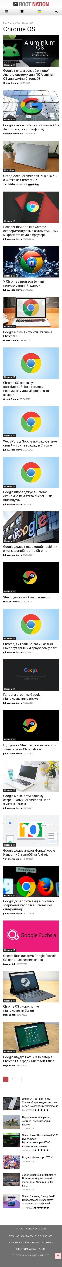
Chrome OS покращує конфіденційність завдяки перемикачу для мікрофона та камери (26, 389)
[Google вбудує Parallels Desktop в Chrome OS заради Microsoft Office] (31, 1037)
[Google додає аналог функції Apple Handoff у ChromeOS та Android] (31, 831)
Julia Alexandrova (12, 239)
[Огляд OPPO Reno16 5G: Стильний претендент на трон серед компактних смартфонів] (11, 1103)
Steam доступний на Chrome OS (26, 597)
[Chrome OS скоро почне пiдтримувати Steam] (31, 986)
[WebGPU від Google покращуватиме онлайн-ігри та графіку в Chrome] (31, 421)
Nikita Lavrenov (11, 601)
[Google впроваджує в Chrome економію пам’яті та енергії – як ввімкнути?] (31, 472)
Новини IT (9, 64)
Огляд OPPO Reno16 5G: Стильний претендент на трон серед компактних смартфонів (40, 1102)
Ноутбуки (9, 170)
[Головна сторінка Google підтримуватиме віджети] (31, 675)
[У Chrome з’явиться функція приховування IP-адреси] (31, 261)
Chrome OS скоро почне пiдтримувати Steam (21, 1008)
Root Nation (8, 23)
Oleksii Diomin (11, 82)
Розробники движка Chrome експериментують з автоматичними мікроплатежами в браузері (31, 231)
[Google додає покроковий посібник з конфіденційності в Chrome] (31, 527)
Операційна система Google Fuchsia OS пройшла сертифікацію (29, 958)
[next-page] (19, 1079)
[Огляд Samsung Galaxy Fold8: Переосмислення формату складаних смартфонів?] (11, 1201)
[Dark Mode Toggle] (58, 1256)
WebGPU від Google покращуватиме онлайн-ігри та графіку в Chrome (30, 443)
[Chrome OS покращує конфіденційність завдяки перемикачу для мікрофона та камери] (31, 363)
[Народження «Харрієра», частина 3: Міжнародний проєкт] (11, 1122)
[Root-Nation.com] (31, 4)
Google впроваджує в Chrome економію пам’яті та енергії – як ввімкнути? (27, 496)
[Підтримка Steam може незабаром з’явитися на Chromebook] (31, 725)
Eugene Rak (9, 964)
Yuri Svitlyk (9, 184)
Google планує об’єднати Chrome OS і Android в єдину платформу (31, 127)
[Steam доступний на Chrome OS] (31, 577)
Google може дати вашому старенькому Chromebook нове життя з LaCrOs (26, 800)
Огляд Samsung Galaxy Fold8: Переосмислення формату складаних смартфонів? (39, 1200)
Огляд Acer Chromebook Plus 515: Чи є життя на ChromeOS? (30, 178)
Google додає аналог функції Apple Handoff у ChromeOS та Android (29, 852)
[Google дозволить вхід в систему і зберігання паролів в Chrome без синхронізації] (31, 881)
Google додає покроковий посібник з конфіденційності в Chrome (30, 549)
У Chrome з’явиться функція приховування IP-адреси (24, 283)
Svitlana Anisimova (13, 133)
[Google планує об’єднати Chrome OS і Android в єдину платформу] (31, 105)
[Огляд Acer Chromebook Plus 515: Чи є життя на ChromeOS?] (31, 156)
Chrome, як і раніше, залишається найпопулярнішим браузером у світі (30, 646)
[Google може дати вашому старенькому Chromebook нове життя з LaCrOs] (31, 776)
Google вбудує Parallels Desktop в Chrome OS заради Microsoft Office (28, 1059)
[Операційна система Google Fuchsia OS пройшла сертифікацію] (31, 936)
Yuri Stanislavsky (12, 858)
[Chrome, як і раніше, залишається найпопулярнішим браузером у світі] (31, 624)
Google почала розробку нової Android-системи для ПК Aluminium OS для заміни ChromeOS (29, 75)
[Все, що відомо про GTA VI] (11, 1162)
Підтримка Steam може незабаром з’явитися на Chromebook (29, 747)
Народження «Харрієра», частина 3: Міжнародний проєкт (36, 1121)
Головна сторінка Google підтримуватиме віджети (22, 697)
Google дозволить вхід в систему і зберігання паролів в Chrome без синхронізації (29, 905)
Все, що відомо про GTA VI (37, 1157)
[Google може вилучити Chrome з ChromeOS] (31, 312)
